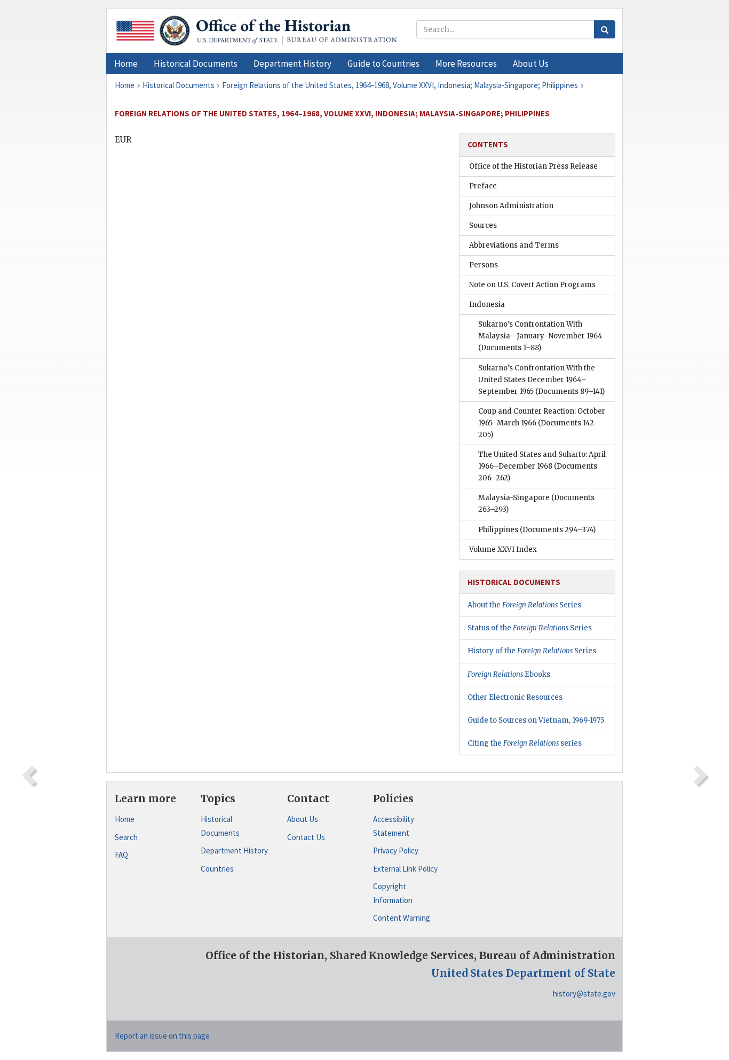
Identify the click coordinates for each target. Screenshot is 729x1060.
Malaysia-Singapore (536, 503)
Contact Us (306, 837)
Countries (217, 869)
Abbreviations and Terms (514, 245)
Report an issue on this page (162, 1036)
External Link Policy (405, 869)
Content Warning (401, 918)
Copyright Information (393, 893)
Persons (483, 265)
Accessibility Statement (393, 826)
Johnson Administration (511, 205)
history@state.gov (584, 993)
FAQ (121, 855)
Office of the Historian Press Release (533, 166)
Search (126, 837)
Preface (483, 186)
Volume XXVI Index (503, 549)
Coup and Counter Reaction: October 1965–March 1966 (541, 423)
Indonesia (487, 304)
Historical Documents (220, 826)
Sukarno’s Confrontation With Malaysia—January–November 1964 (540, 336)
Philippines (537, 529)
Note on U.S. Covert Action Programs (532, 284)
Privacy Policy (395, 850)
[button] (195, 63)
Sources (483, 225)
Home (124, 819)
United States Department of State (523, 973)
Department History (234, 850)
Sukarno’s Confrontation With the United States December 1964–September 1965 (541, 379)
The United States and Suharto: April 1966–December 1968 (542, 466)
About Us (302, 819)
